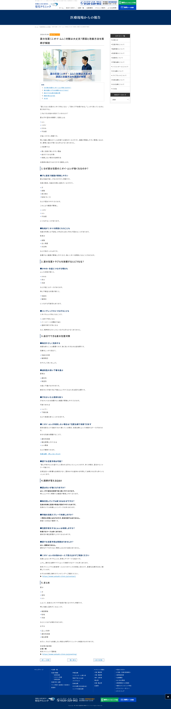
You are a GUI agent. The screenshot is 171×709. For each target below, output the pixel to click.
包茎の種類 (54, 673)
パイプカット (76, 681)
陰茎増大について (118, 53)
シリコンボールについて (120, 66)
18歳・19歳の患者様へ (124, 672)
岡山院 (96, 680)
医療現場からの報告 (45, 26)
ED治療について (118, 71)
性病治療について (118, 80)
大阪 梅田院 (98, 675)
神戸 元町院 (98, 677)
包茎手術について (54, 34)
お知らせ (115, 40)
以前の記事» (98, 660)
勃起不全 (78, 678)
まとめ (46, 98)
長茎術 (53, 687)
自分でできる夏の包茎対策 (52, 93)
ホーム (36, 26)
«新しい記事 (45, 660)
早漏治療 (75, 673)
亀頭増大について (118, 49)
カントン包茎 (58, 677)
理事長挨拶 (120, 675)
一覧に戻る (72, 660)
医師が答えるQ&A (49, 96)
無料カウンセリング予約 (124, 686)
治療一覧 (55, 669)
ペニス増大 (60, 685)
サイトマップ (120, 691)
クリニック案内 (99, 669)
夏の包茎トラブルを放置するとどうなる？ (56, 90)
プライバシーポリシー (123, 688)
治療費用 (120, 677)
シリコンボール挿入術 (79, 675)
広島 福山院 (98, 683)
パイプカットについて (119, 75)
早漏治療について (118, 62)
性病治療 (75, 683)
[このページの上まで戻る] (168, 698)
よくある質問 (121, 680)
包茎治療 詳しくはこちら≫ (50, 454)
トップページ (39, 669)
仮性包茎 (57, 675)
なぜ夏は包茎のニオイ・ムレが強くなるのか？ (57, 87)
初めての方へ (121, 669)
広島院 (96, 686)
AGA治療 (80, 686)
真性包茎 (57, 679)
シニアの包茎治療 (78, 689)
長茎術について (117, 58)
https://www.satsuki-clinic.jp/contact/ (59, 576)
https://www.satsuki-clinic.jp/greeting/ (59, 654)
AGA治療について (118, 84)
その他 (114, 89)
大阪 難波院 (98, 672)
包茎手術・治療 (56, 682)
